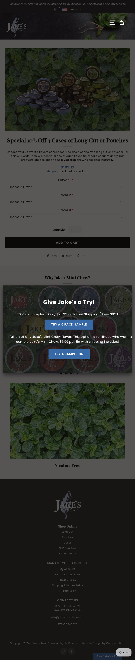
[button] (112, 22)
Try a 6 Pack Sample (69, 324)
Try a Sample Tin (69, 354)
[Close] (128, 289)
